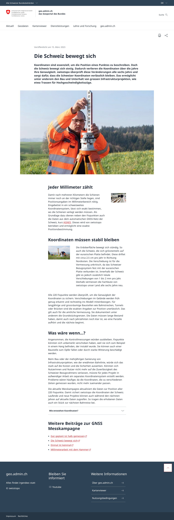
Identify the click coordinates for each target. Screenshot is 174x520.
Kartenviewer (99, 490)
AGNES (67, 222)
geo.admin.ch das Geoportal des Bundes (52, 12)
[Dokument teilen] (166, 35)
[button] (10, 26)
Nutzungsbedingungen (104, 498)
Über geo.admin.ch (102, 482)
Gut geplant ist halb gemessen (67, 436)
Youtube (56, 486)
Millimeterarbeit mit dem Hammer (69, 449)
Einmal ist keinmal (61, 445)
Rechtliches (23, 516)
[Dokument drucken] (159, 35)
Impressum (11, 516)
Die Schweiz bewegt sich (64, 440)
